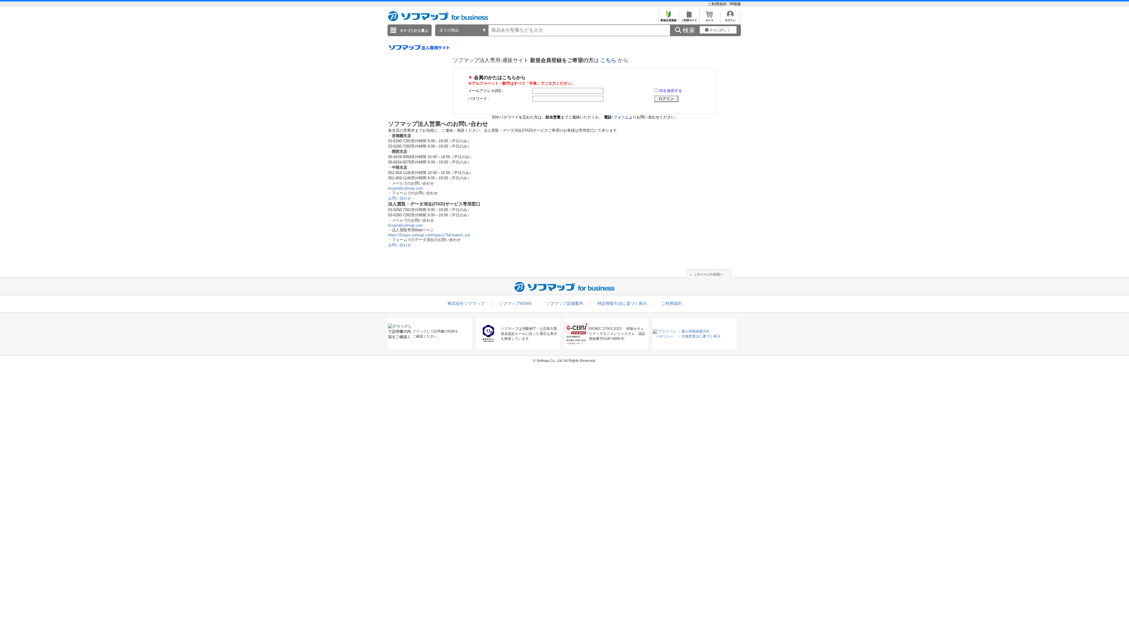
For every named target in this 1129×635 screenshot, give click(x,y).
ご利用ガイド (689, 20)
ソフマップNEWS (515, 303)
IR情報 (735, 4)
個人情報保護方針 (696, 331)
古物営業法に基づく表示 (701, 336)
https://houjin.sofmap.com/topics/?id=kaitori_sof (429, 235)
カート (710, 20)
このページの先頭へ (708, 274)
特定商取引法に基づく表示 (622, 303)
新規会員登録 (669, 20)
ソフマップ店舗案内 (564, 303)
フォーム (621, 117)
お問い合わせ (399, 198)
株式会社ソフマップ (466, 303)
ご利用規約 (718, 4)
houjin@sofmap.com (405, 188)
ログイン (730, 20)
